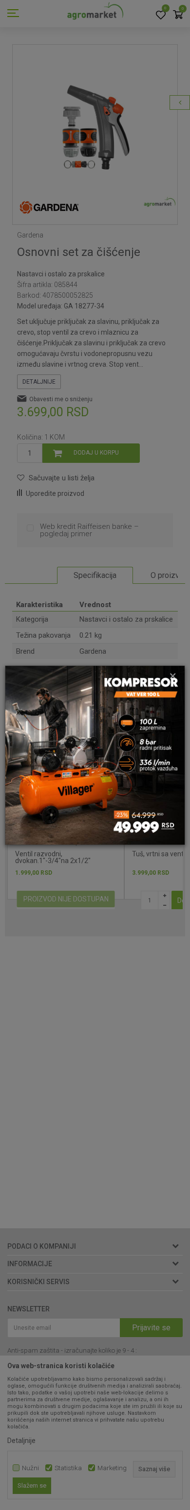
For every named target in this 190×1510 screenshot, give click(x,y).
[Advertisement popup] (95, 754)
